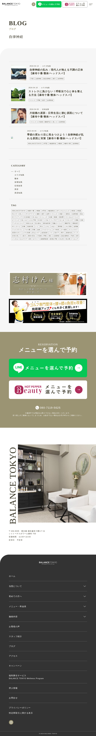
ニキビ (47, 226)
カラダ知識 (19, 175)
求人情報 (13, 688)
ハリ (51, 232)
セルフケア (23, 239)
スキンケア (70, 220)
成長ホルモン (16, 232)
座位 (50, 235)
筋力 (24, 235)
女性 (77, 235)
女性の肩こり (16, 235)
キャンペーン (15, 666)
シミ (36, 226)
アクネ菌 (27, 229)
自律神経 (61, 78)
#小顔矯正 (27, 217)
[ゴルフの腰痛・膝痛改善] (48, 311)
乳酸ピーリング (58, 223)
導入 (41, 226)
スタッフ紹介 (15, 636)
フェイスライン (17, 229)
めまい (54, 226)
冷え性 (61, 239)
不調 (32, 78)
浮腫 (33, 229)
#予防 (46, 143)
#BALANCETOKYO (35, 143)
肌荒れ (68, 214)
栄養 (23, 226)
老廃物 (76, 226)
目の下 (57, 232)
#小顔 (40, 220)
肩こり (55, 122)
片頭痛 (41, 122)
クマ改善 (64, 229)
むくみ (62, 220)
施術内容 (13, 616)
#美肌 (79, 210)
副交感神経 (47, 78)
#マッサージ (16, 226)
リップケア (54, 220)
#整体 (60, 143)
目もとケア (36, 232)
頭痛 (50, 217)
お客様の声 (14, 626)
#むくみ (24, 220)
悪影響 (61, 217)
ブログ (12, 646)
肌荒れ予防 (53, 239)
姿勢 (48, 214)
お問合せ (13, 698)
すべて (17, 171)
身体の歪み (31, 235)
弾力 (62, 232)
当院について (15, 586)
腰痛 (38, 214)
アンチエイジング (18, 223)
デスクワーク (30, 214)
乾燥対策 (30, 226)
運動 (77, 220)
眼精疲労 (76, 223)
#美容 (73, 210)
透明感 (60, 226)
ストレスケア (73, 229)
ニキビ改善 (26, 232)
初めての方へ (15, 596)
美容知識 (18, 193)
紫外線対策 (47, 223)
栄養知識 (18, 182)
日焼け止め (29, 223)
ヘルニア (75, 239)
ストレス (32, 100)
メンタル (15, 239)
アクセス (13, 656)
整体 (16, 179)
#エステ (14, 214)
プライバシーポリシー (20, 708)
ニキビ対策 (68, 226)
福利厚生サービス (26, 676)
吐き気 (68, 239)
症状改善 (18, 186)
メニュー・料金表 (17, 606)
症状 (82, 220)
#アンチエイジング (63, 210)
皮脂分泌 (69, 232)
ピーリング (16, 220)
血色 (38, 229)
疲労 (54, 78)
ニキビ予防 (32, 220)
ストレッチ (43, 217)
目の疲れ (38, 223)
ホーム (12, 576)
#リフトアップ (17, 217)
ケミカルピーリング (72, 217)
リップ (76, 232)
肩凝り (61, 214)
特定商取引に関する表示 (21, 713)
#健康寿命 (53, 143)
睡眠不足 (48, 122)
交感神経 (38, 78)
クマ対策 (56, 229)
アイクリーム (46, 229)
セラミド (36, 239)
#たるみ (35, 217)
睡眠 (55, 217)
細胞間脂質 (44, 239)
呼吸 (38, 100)
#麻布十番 (67, 143)
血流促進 (45, 232)
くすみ (46, 220)
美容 (16, 189)
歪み (81, 214)
